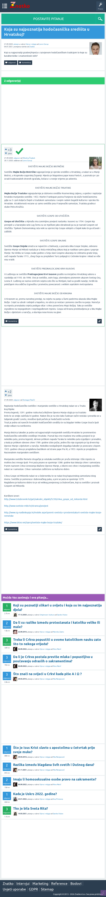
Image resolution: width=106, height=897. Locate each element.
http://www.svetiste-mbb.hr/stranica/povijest (26, 506)
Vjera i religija (31, 44)
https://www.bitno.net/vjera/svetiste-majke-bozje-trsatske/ (33, 522)
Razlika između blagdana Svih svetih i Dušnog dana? (53, 765)
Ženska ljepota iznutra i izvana (87, 49)
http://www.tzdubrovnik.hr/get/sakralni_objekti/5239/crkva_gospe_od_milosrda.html (45, 499)
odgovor (17, 158)
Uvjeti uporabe (14, 889)
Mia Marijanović (59, 679)
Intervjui (23, 883)
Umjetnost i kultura (47, 615)
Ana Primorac (58, 799)
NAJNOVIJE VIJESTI (86, 264)
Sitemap (47, 889)
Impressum (79, 271)
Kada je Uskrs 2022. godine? (35, 794)
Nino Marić (57, 649)
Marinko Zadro (58, 632)
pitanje (16, 44)
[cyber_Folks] (84, 248)
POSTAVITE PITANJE (48, 19)
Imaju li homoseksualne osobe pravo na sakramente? (54, 779)
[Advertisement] (53, 114)
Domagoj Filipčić (29, 400)
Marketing (40, 883)
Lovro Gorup (43, 44)
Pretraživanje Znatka (87, 279)
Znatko (32, 47)
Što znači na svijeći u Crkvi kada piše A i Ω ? (47, 674)
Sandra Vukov (62, 615)
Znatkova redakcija (91, 271)
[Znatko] (19, 4)
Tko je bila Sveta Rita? (30, 808)
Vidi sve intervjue (87, 55)
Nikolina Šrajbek (29, 158)
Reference (59, 883)
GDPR (33, 889)
